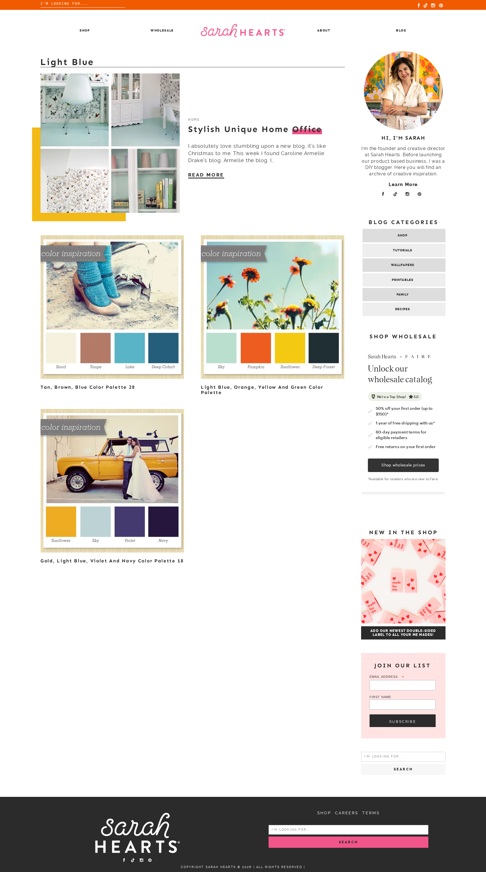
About (323, 30)
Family (403, 294)
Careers (347, 813)
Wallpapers (402, 265)
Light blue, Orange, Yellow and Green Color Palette (262, 389)
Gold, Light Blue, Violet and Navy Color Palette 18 (112, 561)
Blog (401, 30)
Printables (402, 280)
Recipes (402, 309)
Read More (206, 175)
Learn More (403, 184)
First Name (380, 697)
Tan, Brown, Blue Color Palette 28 (87, 387)
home (194, 119)
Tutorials (403, 250)
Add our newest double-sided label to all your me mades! (403, 633)
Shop (85, 30)
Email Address (387, 677)
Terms (371, 813)
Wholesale (162, 30)
